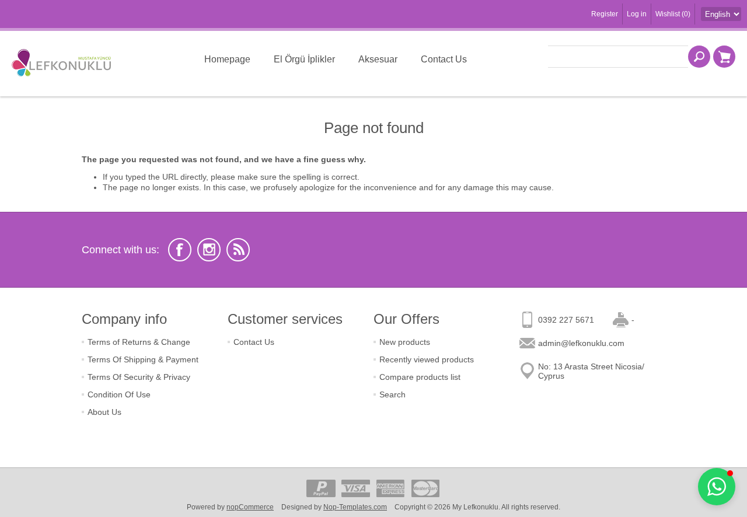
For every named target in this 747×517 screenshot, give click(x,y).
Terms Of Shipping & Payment (143, 359)
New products (404, 342)
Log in (637, 14)
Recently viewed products (426, 359)
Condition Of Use (119, 394)
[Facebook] (179, 249)
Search (392, 394)
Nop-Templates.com (355, 507)
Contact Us (253, 342)
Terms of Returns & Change (139, 342)
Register (604, 14)
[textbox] (618, 57)
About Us (104, 412)
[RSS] (238, 249)
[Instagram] (209, 249)
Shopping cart (724, 57)
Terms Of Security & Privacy (139, 377)
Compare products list (419, 377)
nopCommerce (250, 507)
